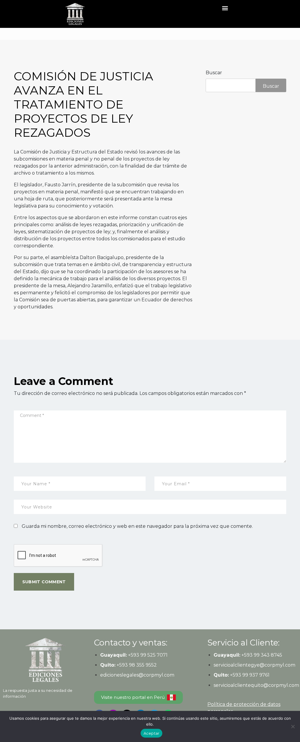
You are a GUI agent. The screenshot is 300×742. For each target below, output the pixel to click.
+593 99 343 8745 (261, 655)
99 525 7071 (154, 655)
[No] (293, 726)
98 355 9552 (143, 665)
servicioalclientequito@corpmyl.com (256, 685)
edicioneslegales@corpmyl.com (137, 675)
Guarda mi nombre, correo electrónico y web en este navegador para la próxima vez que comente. (137, 526)
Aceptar (152, 733)
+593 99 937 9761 (249, 675)
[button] (225, 8)
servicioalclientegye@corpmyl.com (254, 665)
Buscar (214, 72)
